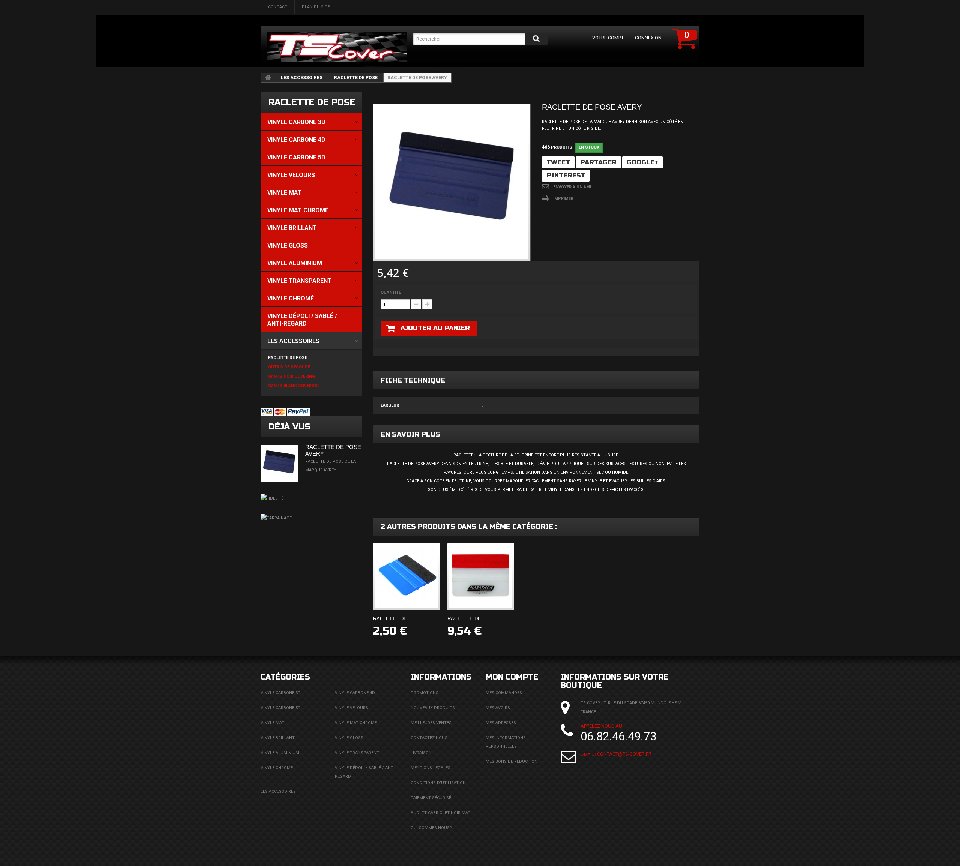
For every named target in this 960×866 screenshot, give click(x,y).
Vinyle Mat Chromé (356, 722)
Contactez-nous (429, 737)
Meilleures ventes (431, 722)
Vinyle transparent (357, 752)
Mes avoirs (498, 707)
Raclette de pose (356, 77)
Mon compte (512, 677)
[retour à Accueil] (268, 77)
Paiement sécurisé (431, 797)
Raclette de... (392, 618)
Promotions (424, 692)
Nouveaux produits (433, 707)
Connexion (648, 38)
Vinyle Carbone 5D (281, 707)
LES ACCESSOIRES (301, 77)
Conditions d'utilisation (438, 782)
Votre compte (609, 38)
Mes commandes (504, 692)
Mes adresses (501, 722)
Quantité (391, 292)
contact (277, 7)
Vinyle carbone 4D (355, 692)
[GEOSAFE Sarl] (337, 47)
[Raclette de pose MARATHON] (480, 576)
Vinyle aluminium (280, 752)
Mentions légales (430, 767)
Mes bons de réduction (511, 761)
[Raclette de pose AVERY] (451, 182)
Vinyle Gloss (349, 737)
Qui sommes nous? (431, 827)
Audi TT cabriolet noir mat (440, 812)
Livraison (421, 752)
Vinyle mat (272, 722)
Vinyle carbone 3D (281, 692)
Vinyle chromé (277, 767)
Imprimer (563, 198)
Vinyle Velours (351, 707)
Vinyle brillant (278, 737)
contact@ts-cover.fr (624, 754)
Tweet (558, 162)
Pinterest (565, 175)
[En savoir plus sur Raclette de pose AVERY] (279, 463)
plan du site (316, 7)
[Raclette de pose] (406, 576)
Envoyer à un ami (572, 187)
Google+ (642, 162)
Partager (598, 162)
